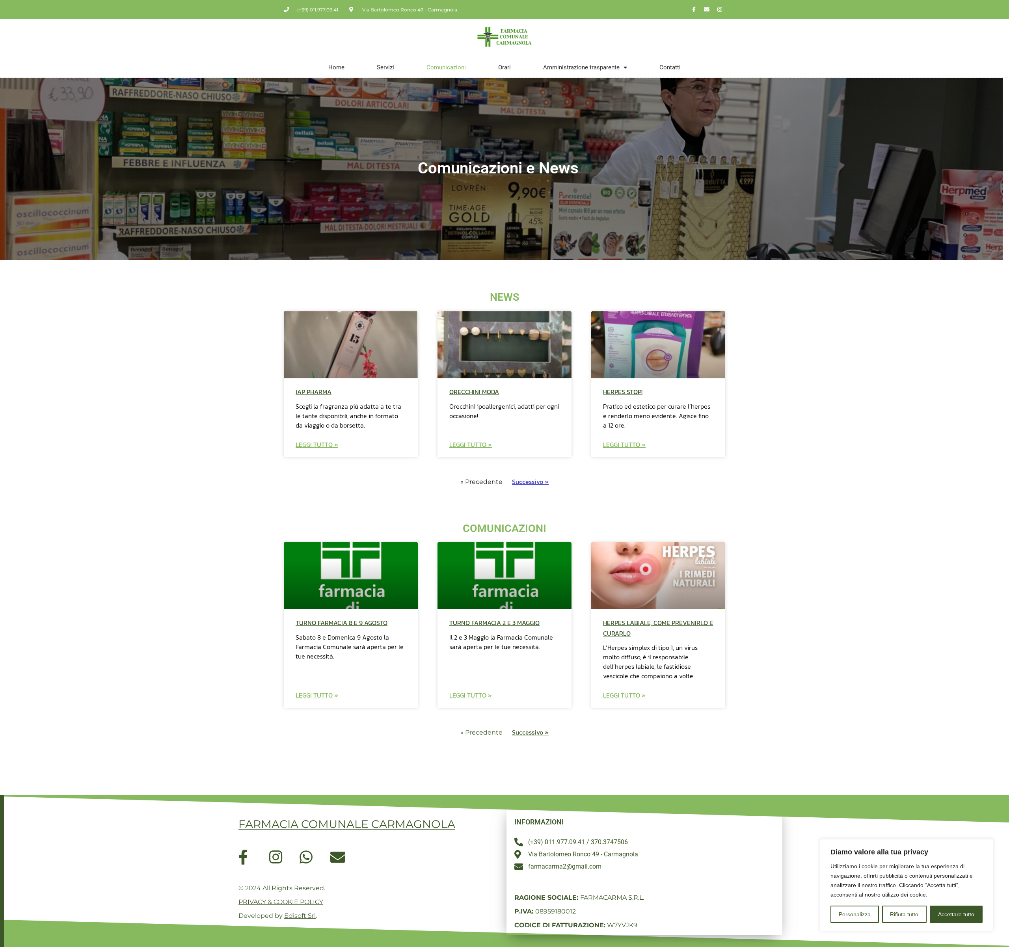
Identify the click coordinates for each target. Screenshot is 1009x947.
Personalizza (855, 914)
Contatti (670, 67)
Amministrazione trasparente (581, 67)
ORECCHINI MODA (474, 391)
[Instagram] (719, 9)
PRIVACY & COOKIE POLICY (280, 902)
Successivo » (530, 481)
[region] (906, 885)
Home (336, 67)
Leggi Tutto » (317, 444)
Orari (504, 67)
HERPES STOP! (622, 391)
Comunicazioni (446, 67)
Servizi (385, 67)
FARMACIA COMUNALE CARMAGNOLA (346, 824)
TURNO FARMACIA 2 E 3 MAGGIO (494, 622)
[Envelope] (706, 9)
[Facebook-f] (693, 9)
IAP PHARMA (313, 391)
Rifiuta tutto (904, 914)
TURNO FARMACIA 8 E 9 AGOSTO (341, 622)
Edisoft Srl (300, 915)
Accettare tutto (956, 914)
